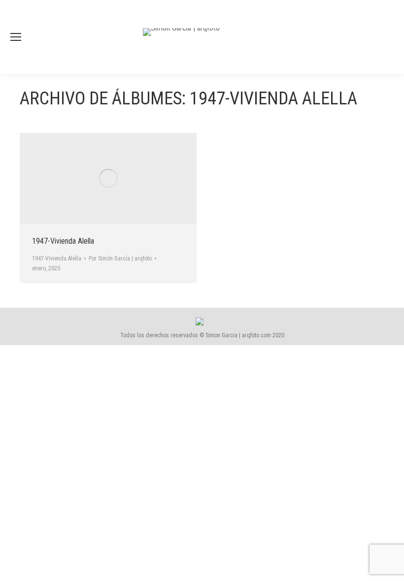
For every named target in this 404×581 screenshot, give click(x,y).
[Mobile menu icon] (16, 37)
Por (120, 258)
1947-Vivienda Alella (63, 241)
